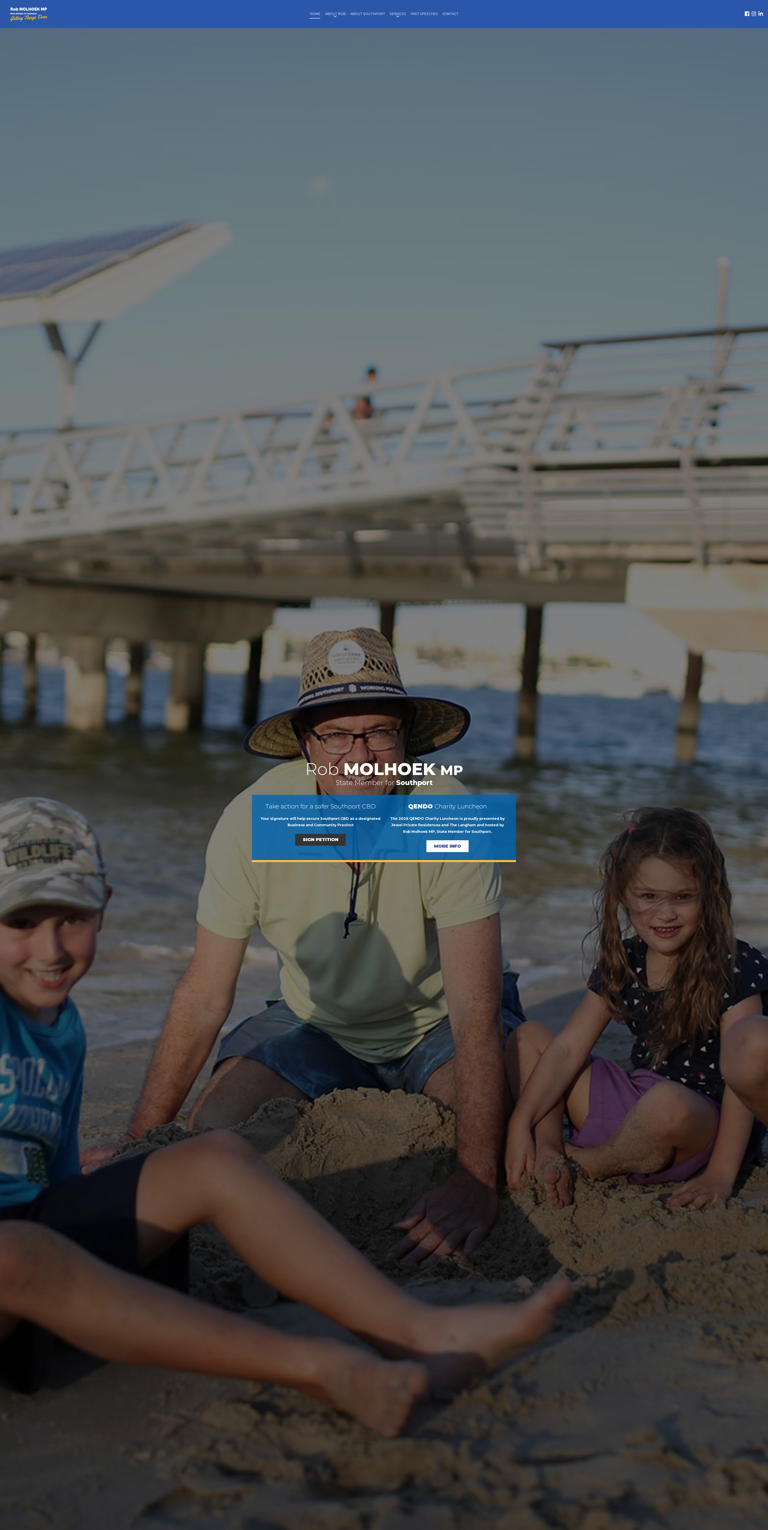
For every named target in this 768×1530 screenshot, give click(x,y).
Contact (450, 14)
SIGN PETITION (320, 839)
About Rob (335, 14)
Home (315, 14)
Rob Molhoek (29, 14)
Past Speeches (424, 14)
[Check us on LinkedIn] (760, 14)
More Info (447, 846)
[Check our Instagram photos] (754, 14)
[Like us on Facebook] (747, 14)
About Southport (367, 14)
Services (398, 14)
